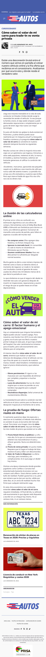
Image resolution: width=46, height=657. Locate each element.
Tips (12, 592)
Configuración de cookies (33, 621)
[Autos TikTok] (29, 629)
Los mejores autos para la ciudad (20, 12)
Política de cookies (22, 623)
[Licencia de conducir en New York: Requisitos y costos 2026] (23, 559)
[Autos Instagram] (27, 629)
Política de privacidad (18, 621)
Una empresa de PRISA (23, 649)
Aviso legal (7, 621)
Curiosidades (9, 29)
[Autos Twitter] (24, 629)
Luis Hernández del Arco (23, 44)
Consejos (6, 592)
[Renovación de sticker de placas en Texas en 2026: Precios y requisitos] (23, 520)
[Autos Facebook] (21, 629)
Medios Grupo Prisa (23, 654)
